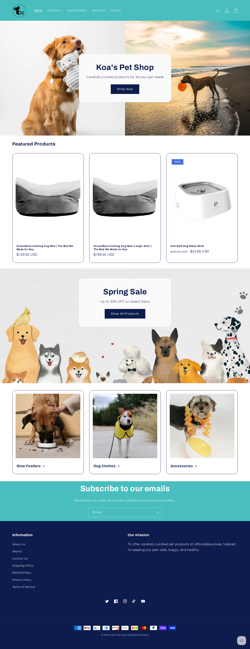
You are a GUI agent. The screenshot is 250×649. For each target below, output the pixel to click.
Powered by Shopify (138, 635)
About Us (18, 544)
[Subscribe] (157, 512)
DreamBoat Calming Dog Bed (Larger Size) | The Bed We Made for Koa (123, 248)
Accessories (182, 466)
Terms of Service (23, 587)
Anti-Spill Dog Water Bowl (187, 246)
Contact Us (20, 558)
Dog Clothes (105, 466)
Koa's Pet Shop (118, 635)
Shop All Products (125, 313)
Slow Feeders (29, 466)
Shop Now (125, 89)
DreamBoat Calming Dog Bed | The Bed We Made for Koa (45, 248)
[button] (55, 10)
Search (17, 551)
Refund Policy (21, 572)
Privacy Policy (21, 579)
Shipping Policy (22, 565)
